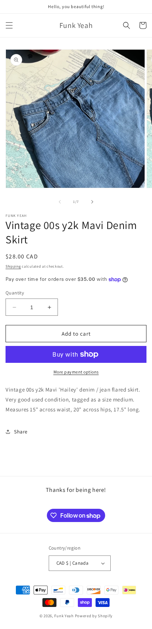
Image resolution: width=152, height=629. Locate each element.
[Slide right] (92, 202)
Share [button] (21, 431)
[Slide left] (60, 202)
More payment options (76, 372)
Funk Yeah (63, 615)
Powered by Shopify (94, 615)
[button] (9, 25)
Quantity (15, 293)
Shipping (13, 266)
